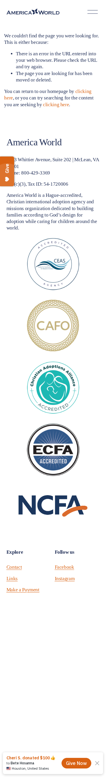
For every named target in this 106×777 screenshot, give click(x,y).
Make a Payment (22, 590)
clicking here (56, 104)
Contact (14, 567)
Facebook (64, 567)
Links (12, 578)
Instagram (65, 578)
